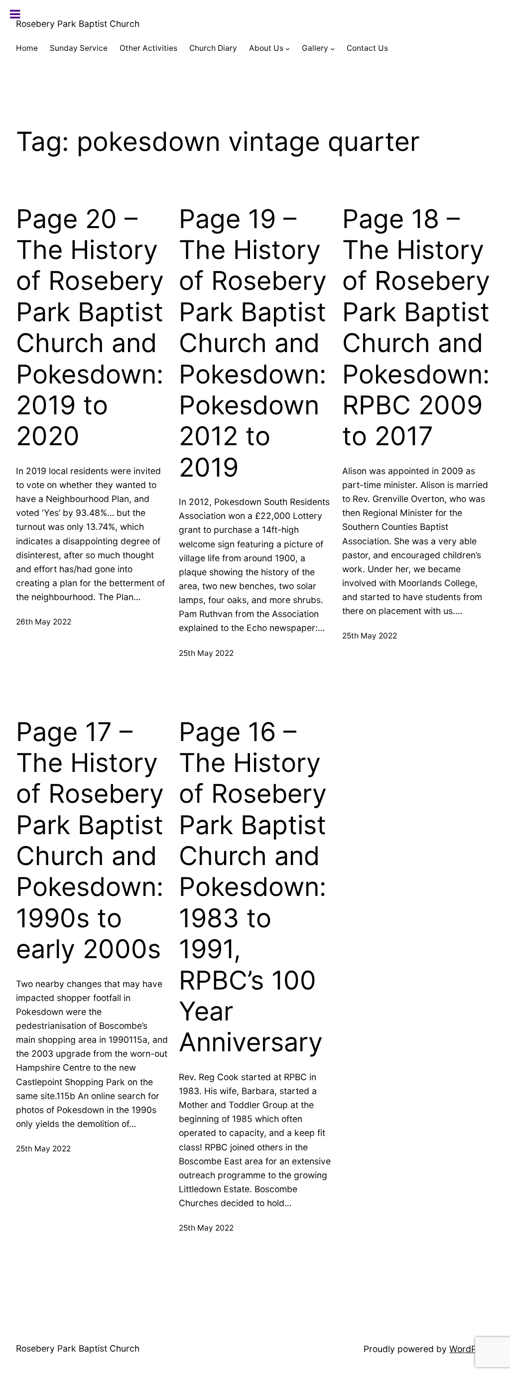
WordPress (471, 1349)
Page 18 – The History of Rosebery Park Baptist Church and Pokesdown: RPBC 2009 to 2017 (416, 328)
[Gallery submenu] (332, 48)
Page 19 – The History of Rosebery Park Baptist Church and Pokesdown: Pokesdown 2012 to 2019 (253, 343)
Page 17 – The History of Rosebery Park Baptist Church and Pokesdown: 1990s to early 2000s (90, 841)
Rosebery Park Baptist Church (77, 23)
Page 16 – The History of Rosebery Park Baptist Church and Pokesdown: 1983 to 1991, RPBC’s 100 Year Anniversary (253, 887)
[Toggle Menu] (15, 14)
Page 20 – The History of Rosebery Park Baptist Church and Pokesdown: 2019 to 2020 (90, 328)
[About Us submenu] (287, 48)
